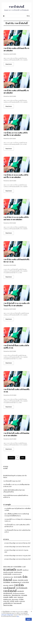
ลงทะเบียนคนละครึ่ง (7, 593)
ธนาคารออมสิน (18, 577)
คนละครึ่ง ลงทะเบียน (18, 572)
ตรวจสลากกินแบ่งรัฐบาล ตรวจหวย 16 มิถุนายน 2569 (17, 559)
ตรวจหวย (5, 466)
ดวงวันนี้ (5, 468)
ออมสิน (11, 597)
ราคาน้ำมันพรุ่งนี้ (9, 588)
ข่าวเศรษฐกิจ (9, 569)
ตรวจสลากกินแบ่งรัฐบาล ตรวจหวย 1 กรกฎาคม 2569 (17, 555)
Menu (28, 16)
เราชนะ (21, 599)
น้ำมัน (24, 576)
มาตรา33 (11, 585)
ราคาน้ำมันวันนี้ (16, 6)
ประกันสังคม (6, 582)
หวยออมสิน (5, 597)
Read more (9, 64)
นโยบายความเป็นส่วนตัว (7, 614)
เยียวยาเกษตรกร (15, 599)
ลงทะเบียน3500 (20, 591)
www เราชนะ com (8, 566)
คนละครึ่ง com (25, 569)
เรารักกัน (12, 601)
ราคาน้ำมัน (19, 585)
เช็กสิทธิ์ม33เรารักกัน (7, 599)
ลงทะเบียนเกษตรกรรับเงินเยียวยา (19, 593)
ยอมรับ (28, 619)
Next (22, 457)
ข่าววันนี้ (23, 566)
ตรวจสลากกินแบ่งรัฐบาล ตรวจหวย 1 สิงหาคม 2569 (17, 546)
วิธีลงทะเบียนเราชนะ (16, 595)
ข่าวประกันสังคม (17, 566)
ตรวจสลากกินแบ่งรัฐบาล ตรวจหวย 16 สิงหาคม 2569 (17, 543)
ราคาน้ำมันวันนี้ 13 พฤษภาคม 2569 (12, 481)
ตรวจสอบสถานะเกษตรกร (16, 574)
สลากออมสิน (24, 595)
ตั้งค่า (18, 616)
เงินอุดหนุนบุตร (20, 597)
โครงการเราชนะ (8, 605)
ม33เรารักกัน (5, 585)
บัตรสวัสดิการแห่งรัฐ (23, 580)
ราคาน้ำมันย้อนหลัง (21, 588)
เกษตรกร (15, 597)
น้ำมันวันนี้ (7, 580)
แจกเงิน (17, 601)
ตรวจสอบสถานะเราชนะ (8, 577)
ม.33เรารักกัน (25, 582)
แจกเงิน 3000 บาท (8, 603)
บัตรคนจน (15, 580)
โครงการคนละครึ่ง (17, 603)
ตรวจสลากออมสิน (7, 574)
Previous (11, 457)
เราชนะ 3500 (6, 601)
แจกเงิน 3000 (22, 601)
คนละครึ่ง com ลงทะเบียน (8, 572)
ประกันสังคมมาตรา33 (16, 582)
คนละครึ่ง (19, 570)
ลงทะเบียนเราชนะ (7, 595)
